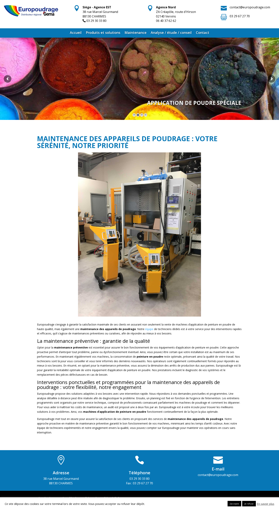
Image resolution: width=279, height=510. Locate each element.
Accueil (76, 33)
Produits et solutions (103, 33)
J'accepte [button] (234, 503)
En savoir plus (265, 503)
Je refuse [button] (249, 503)
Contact (202, 33)
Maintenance (136, 33)
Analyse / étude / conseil (171, 33)
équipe (149, 329)
